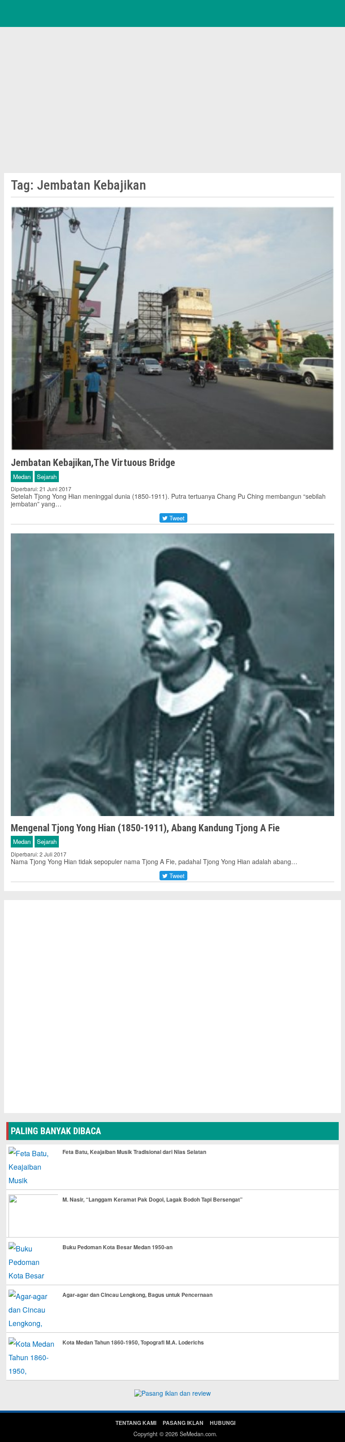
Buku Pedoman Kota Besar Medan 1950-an (117, 1247)
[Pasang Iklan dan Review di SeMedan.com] (172, 1394)
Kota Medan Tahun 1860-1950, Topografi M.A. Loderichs (133, 1342)
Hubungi (222, 1423)
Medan (22, 476)
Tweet (176, 518)
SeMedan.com (198, 1434)
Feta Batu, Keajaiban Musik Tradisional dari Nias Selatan (134, 1152)
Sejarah (47, 476)
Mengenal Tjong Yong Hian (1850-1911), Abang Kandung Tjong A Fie (145, 828)
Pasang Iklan (183, 1423)
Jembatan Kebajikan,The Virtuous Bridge (93, 462)
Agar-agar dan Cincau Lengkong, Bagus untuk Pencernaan (137, 1295)
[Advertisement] (172, 99)
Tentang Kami (135, 1423)
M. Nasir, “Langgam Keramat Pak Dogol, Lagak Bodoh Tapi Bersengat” (152, 1199)
